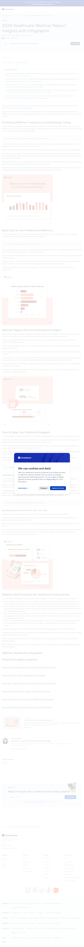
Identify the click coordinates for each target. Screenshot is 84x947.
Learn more (22, 488)
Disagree (43, 488)
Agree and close (58, 488)
